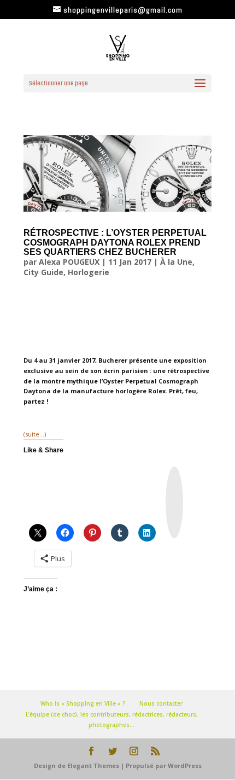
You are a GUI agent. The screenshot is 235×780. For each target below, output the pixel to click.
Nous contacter (161, 703)
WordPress (185, 765)
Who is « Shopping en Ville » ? (83, 703)
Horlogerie (88, 272)
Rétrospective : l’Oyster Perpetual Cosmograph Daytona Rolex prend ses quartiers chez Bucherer (115, 242)
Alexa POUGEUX (69, 262)
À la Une (176, 262)
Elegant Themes (93, 765)
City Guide (43, 272)
